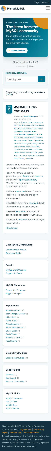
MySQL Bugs (11, 405)
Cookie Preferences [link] (31, 433)
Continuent (12, 378)
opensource (38, 122)
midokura (31, 155)
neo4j (34, 143)
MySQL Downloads (14, 398)
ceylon (16, 152)
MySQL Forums (12, 408)
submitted (21, 211)
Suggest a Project (14, 293)
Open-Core (38, 140)
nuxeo (24, 140)
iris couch (23, 155)
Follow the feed (18, 50)
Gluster (41, 143)
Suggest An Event (14, 273)
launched (21, 191)
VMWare (39, 137)
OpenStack (18, 149)
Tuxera (21, 158)
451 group (26, 125)
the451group (29, 137)
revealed (33, 203)
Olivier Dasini (13, 331)
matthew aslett (30, 131)
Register (46, 2)
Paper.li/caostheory (27, 179)
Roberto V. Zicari (14, 337)
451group (18, 128)
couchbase (37, 149)
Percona (17, 140)
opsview (35, 146)
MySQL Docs (11, 402)
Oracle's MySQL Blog (17, 358)
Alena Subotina (14, 324)
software (23, 122)
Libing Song (12, 317)
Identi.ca (39, 176)
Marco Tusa (12, 320)
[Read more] (12, 228)
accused (23, 219)
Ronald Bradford (15, 310)
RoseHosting (13, 341)
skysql (28, 146)
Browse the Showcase (16, 290)
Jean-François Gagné (17, 314)
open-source (32, 134)
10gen (30, 140)
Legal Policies (26, 429)
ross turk (28, 149)
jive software (19, 146)
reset (9, 94)
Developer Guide (13, 253)
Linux (30, 122)
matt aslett (38, 128)
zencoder (29, 158)
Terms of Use (15, 433)
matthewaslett (20, 134)
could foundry (26, 152)
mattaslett (18, 131)
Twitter (26, 176)
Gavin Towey (13, 334)
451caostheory (37, 125)
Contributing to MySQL (16, 250)
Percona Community (16, 381)
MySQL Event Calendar (16, 270)
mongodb (27, 143)
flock (35, 152)
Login (36, 2)
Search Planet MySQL (16, 73)
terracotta (18, 143)
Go (41, 79)
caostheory (27, 128)
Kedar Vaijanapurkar (16, 327)
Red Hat (17, 125)
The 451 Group (29, 116)
